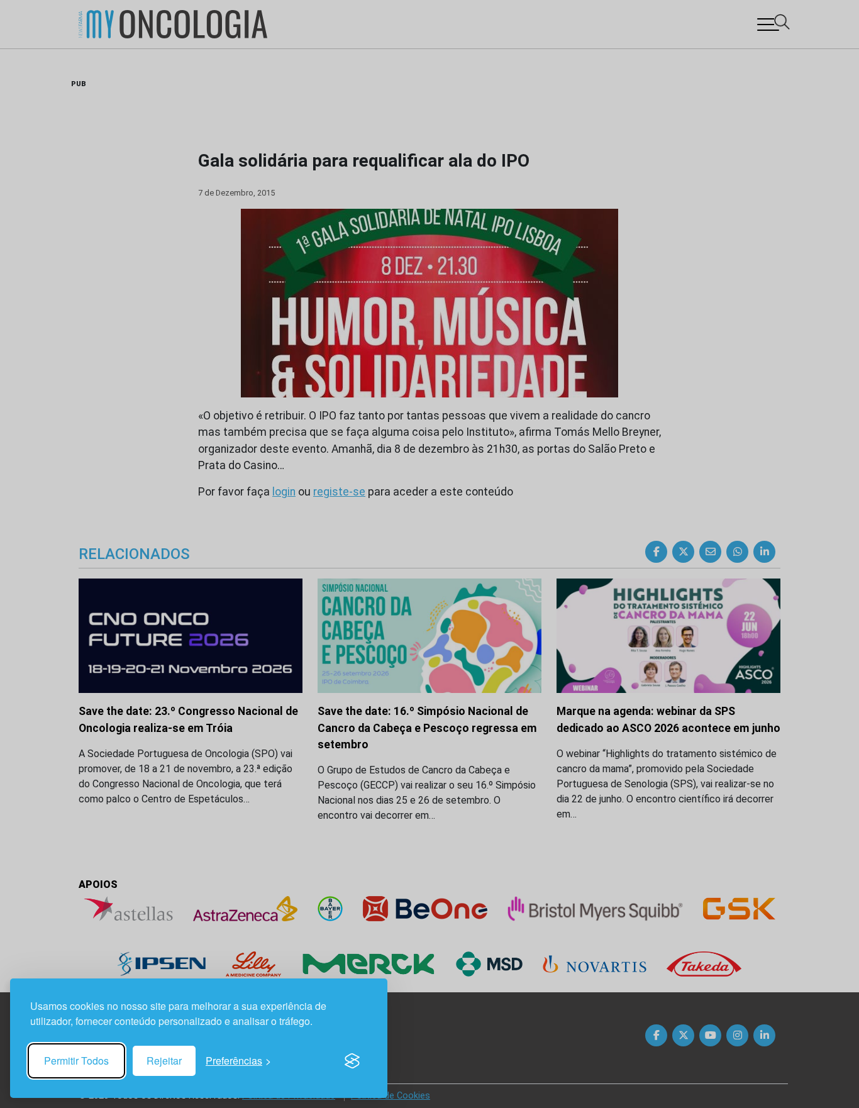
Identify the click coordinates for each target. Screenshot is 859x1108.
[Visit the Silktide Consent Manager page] (352, 1061)
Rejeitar (164, 1060)
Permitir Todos (76, 1060)
